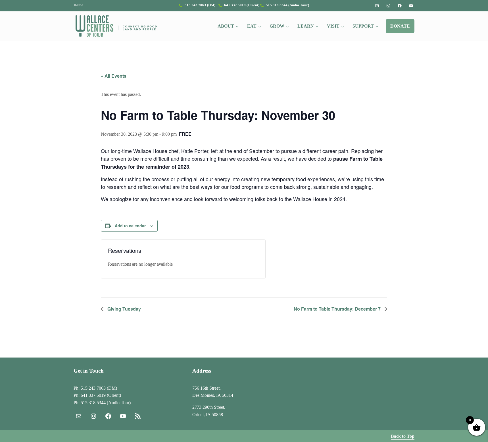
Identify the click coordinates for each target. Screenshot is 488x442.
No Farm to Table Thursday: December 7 (338, 308)
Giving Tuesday (123, 308)
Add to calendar (130, 225)
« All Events (113, 76)
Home (78, 5)
